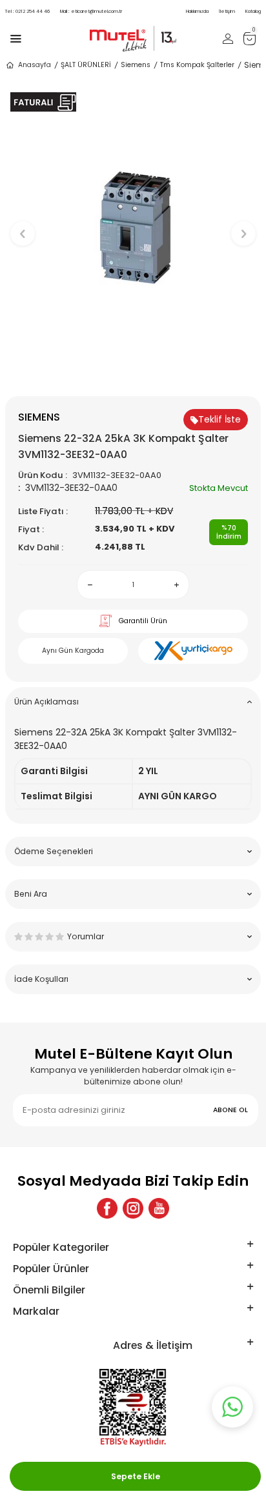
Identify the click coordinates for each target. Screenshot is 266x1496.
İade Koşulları (41, 978)
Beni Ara (30, 893)
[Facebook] (107, 1208)
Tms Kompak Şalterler (197, 65)
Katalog (253, 11)
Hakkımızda (197, 11)
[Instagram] (133, 1208)
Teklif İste (219, 419)
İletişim (227, 11)
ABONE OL (230, 1110)
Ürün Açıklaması (46, 701)
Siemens (135, 65)
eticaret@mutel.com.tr (91, 11)
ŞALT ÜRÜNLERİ (86, 65)
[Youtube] (158, 1208)
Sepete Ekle (135, 1476)
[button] (133, 374)
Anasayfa (34, 65)
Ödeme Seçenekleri (53, 851)
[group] (133, 227)
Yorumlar (85, 936)
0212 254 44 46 (27, 11)
